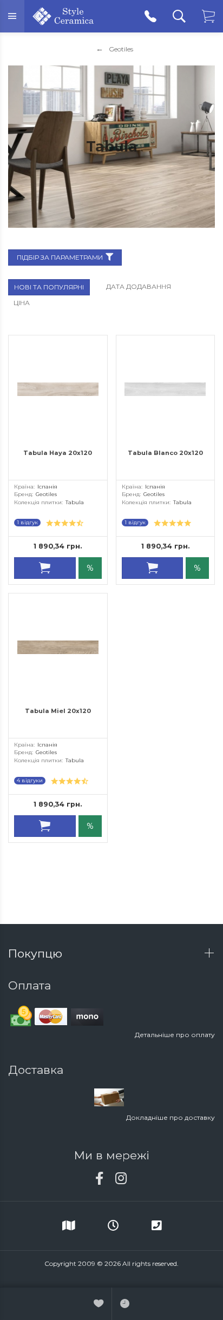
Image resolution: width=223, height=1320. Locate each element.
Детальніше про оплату (175, 1035)
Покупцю (36, 953)
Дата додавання (138, 286)
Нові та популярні (49, 287)
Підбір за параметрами (60, 257)
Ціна (22, 303)
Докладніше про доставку (170, 1117)
